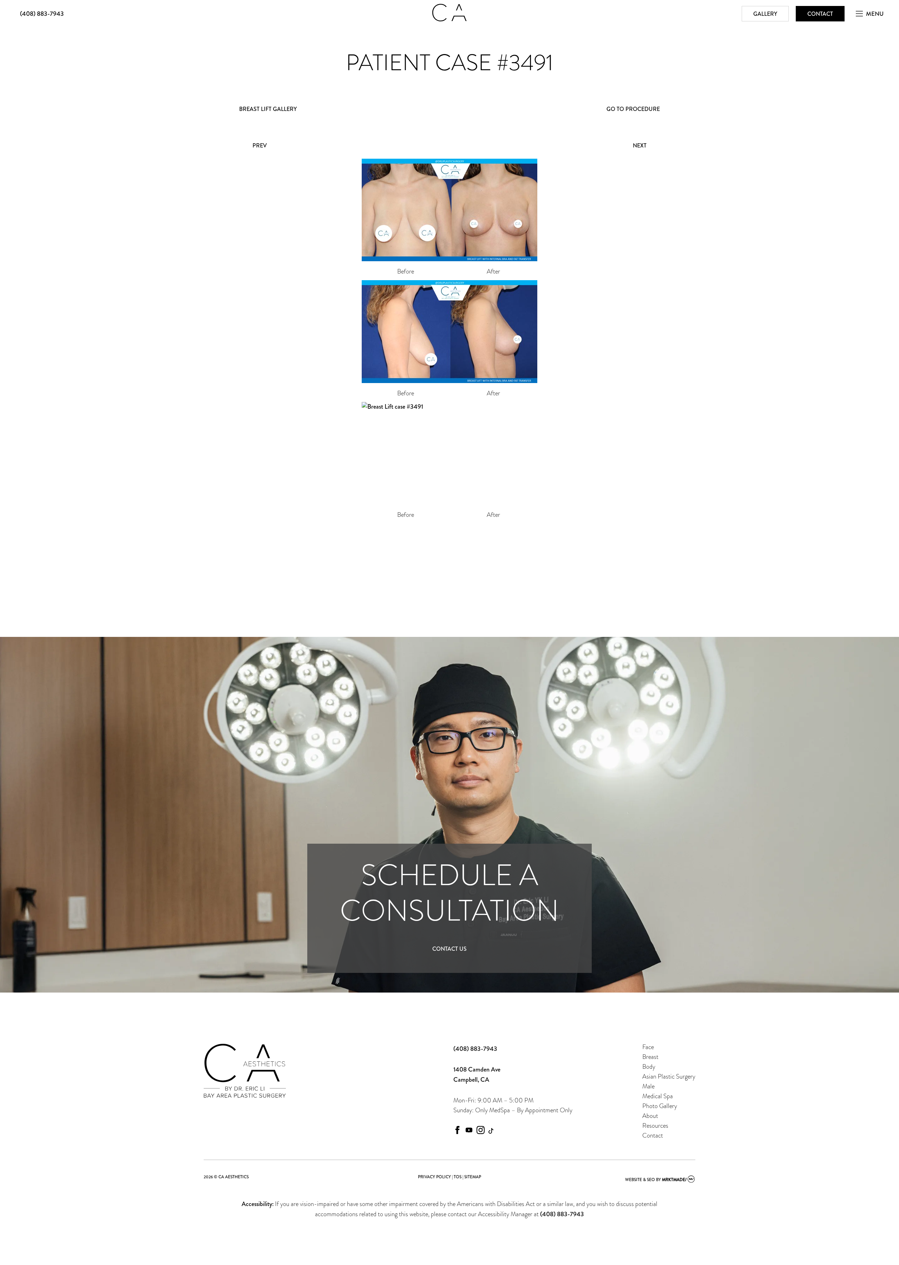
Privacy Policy (434, 1177)
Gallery (765, 14)
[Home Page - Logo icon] (449, 19)
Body (648, 1066)
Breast (650, 1056)
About (650, 1115)
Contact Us (449, 949)
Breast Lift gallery (268, 109)
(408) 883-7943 (42, 13)
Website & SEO (640, 1180)
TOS (457, 1177)
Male (648, 1086)
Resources (655, 1125)
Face (648, 1046)
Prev (259, 145)
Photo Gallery (659, 1105)
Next (640, 145)
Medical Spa (657, 1096)
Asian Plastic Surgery (668, 1076)
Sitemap (472, 1177)
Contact (820, 14)
